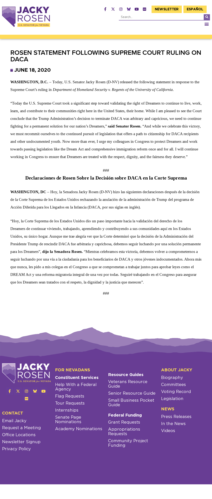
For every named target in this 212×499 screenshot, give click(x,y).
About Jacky (176, 370)
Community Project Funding (128, 443)
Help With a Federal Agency (75, 387)
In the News (173, 424)
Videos (168, 431)
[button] (206, 23)
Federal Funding (125, 415)
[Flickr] (144, 9)
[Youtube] (136, 9)
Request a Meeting (21, 428)
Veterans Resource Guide (127, 384)
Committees (173, 385)
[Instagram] (121, 9)
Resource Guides (125, 375)
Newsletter (166, 9)
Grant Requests (124, 422)
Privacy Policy (16, 449)
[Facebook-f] (105, 9)
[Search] (207, 17)
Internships (66, 410)
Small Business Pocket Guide (131, 402)
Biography (172, 378)
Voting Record (176, 392)
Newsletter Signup (21, 442)
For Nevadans (72, 370)
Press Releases (176, 417)
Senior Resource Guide (131, 393)
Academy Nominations (78, 429)
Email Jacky (14, 421)
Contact (12, 413)
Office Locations (19, 435)
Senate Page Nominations (68, 419)
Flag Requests (69, 396)
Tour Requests (70, 403)
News (167, 409)
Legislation (172, 399)
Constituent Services (77, 378)
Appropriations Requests (124, 431)
